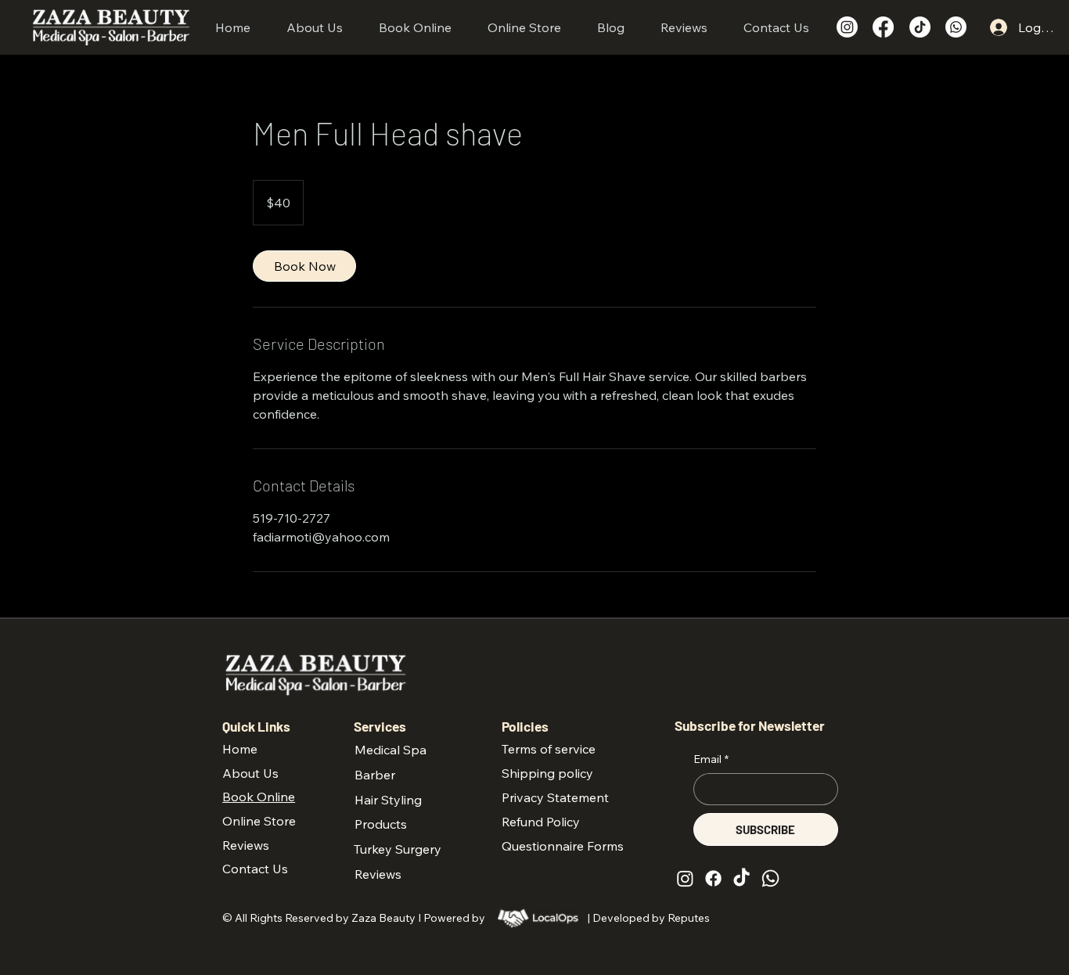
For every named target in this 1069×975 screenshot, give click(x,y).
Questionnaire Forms (563, 846)
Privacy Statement (555, 797)
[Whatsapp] (955, 27)
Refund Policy (541, 821)
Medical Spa (391, 749)
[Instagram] (847, 27)
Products (381, 824)
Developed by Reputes (652, 918)
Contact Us (255, 868)
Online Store (259, 821)
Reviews (378, 874)
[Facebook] (883, 27)
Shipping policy (547, 773)
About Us (250, 773)
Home (239, 749)
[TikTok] (919, 27)
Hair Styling (388, 800)
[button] (415, 27)
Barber (375, 775)
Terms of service (549, 749)
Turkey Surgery (397, 849)
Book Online (258, 796)
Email (711, 759)
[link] (304, 266)
